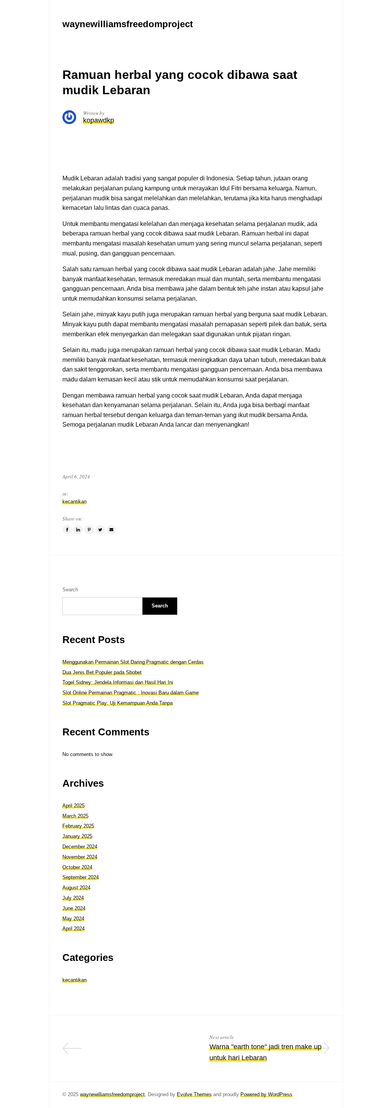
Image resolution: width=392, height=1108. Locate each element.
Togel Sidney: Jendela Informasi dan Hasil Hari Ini (117, 682)
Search (70, 589)
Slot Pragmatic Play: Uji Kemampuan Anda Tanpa (117, 703)
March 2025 (75, 816)
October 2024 (77, 867)
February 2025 (78, 826)
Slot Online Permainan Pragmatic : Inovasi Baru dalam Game (130, 693)
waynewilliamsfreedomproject (112, 1094)
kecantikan (74, 501)
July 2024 (73, 898)
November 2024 (79, 857)
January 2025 (77, 836)
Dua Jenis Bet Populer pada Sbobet (102, 672)
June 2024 (73, 908)
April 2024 (73, 928)
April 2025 (73, 805)
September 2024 (80, 877)
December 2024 (79, 846)
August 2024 (76, 887)
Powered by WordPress (266, 1094)
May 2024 (73, 918)
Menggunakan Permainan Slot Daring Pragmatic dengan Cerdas (133, 662)
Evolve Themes (194, 1094)
